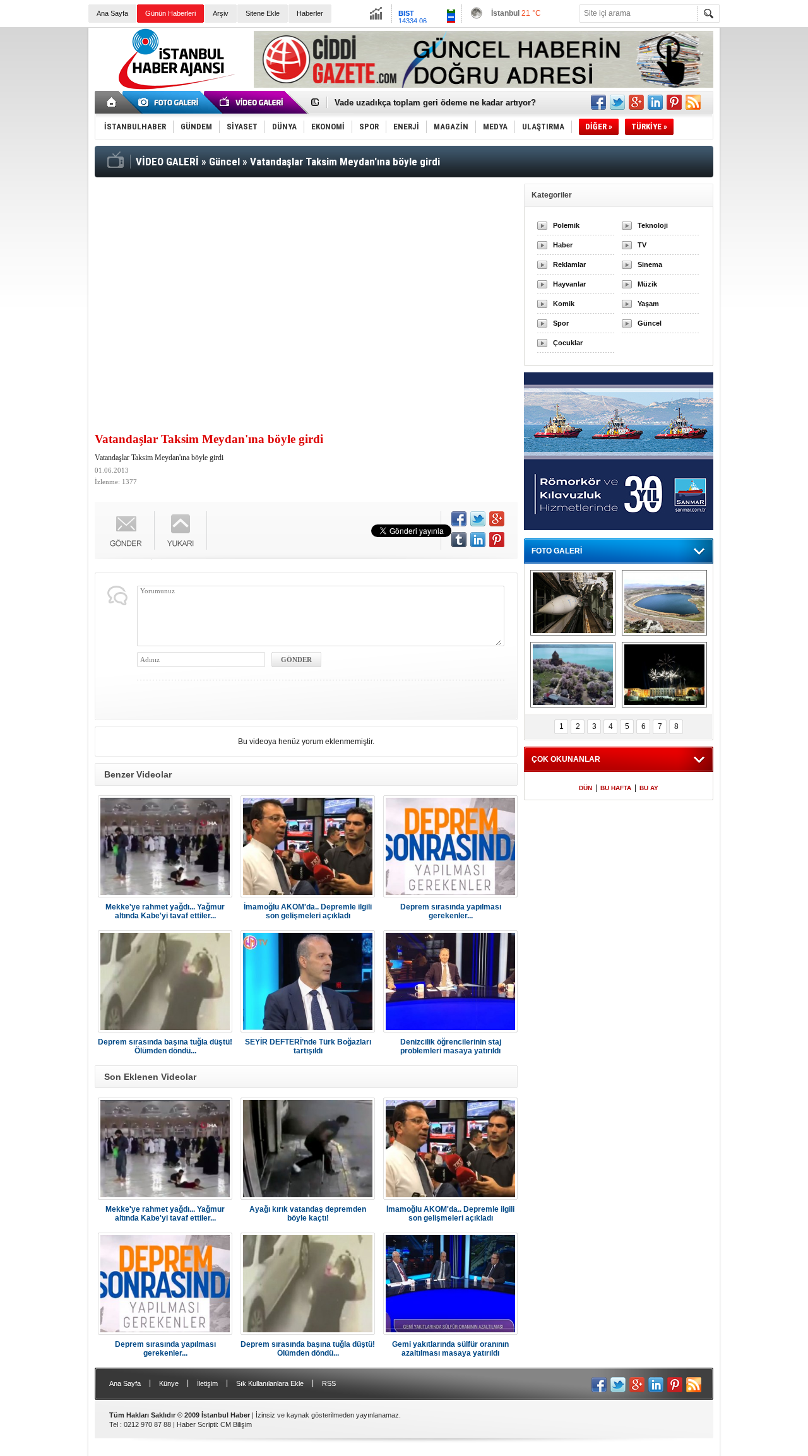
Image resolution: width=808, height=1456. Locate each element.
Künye (169, 1383)
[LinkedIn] (477, 539)
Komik (563, 303)
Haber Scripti (197, 1424)
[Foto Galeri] (170, 102)
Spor (561, 323)
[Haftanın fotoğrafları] (664, 674)
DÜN (585, 787)
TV (642, 245)
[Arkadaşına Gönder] (126, 530)
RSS (329, 1383)
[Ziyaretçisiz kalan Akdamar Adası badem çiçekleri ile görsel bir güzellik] (572, 674)
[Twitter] (477, 518)
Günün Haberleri (170, 13)
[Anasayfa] (112, 102)
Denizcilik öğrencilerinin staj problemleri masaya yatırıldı (450, 1046)
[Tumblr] (458, 539)
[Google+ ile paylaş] (636, 102)
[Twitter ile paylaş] (617, 102)
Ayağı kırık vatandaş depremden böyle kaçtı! (307, 1213)
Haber (563, 245)
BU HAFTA (615, 787)
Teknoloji (653, 225)
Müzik (647, 284)
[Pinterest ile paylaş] (674, 102)
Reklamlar (569, 264)
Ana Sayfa (112, 13)
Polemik (566, 225)
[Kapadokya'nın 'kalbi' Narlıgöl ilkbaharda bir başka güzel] (664, 603)
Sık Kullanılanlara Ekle (270, 1383)
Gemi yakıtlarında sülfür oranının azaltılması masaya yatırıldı (450, 1349)
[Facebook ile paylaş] (598, 102)
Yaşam (648, 303)
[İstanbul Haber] (173, 88)
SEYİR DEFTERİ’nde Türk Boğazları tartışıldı (308, 1046)
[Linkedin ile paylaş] (655, 102)
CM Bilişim (236, 1424)
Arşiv (221, 13)
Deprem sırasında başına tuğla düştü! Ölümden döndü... (165, 1046)
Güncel (650, 323)
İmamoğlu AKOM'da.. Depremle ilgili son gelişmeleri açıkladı (308, 911)
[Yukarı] (181, 530)
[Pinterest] (496, 539)
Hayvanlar (569, 284)
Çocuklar (568, 342)
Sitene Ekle (263, 13)
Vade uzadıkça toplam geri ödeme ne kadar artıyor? (435, 102)
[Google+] (496, 518)
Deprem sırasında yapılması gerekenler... (450, 911)
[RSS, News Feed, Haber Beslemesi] (693, 102)
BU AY (648, 787)
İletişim (207, 1383)
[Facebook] (458, 518)
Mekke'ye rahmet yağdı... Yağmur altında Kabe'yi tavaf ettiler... (165, 911)
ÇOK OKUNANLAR (566, 759)
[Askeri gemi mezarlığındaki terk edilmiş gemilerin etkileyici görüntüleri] (572, 603)
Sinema (650, 264)
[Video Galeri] (252, 102)
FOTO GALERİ (557, 551)
